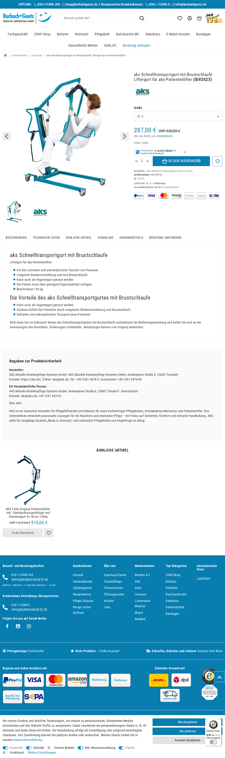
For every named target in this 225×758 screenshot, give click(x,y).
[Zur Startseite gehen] (5, 55)
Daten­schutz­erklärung (27, 740)
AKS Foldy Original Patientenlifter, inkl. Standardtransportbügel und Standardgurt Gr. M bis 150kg (28, 512)
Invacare (140, 594)
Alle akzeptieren (187, 722)
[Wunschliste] (179, 18)
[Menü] (219, 720)
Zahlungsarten (82, 588)
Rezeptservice (82, 594)
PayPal (130, 748)
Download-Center (115, 575)
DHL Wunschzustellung (100, 748)
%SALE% (110, 45)
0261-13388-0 (20, 605)
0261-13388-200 (22, 575)
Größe (138, 108)
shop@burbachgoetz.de (82, 4)
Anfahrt (109, 601)
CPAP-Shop (42, 34)
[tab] (16, 237)
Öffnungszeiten (114, 594)
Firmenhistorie (113, 588)
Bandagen (203, 34)
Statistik (38, 748)
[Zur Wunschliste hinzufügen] (217, 161)
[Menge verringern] (136, 161)
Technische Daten (46, 237)
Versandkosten (165, 135)
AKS (137, 581)
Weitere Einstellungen (42, 752)
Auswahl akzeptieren (187, 740)
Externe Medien (64, 748)
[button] (189, 18)
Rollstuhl (81, 34)
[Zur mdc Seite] (209, 699)
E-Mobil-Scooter (178, 34)
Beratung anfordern (165, 237)
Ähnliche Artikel (79, 237)
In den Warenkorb (184, 161)
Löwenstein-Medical (143, 603)
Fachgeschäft (18, 34)
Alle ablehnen (187, 731)
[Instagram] (29, 626)
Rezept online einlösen (82, 609)
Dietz (138, 588)
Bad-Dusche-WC (127, 34)
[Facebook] (7, 626)
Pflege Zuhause (83, 601)
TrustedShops (113, 581)
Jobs (107, 607)
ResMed (140, 619)
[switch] (213, 742)
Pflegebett (102, 34)
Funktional (17, 752)
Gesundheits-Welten (83, 45)
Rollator (63, 34)
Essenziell (16, 748)
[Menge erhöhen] (147, 161)
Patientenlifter (19, 55)
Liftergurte (37, 55)
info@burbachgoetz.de (191, 4)
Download (105, 237)
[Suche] (141, 18)
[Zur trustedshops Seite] (209, 682)
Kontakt (78, 575)
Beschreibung (16, 237)
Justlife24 (203, 578)
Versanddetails (131, 237)
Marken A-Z (142, 575)
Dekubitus (153, 34)
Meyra (139, 612)
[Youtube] (18, 626)
